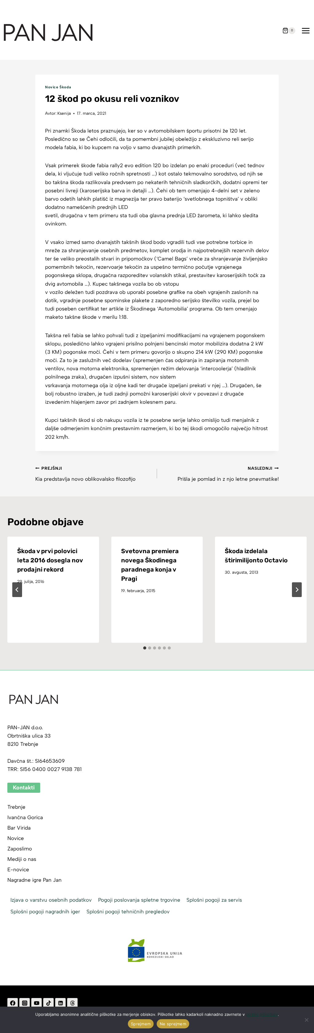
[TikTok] (48, 1003)
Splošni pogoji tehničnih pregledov (128, 911)
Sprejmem (141, 1023)
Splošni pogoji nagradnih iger (45, 911)
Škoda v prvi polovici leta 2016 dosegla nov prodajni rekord (50, 560)
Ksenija (64, 113)
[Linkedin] (60, 1003)
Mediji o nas (21, 859)
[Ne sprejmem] (306, 1020)
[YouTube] (36, 1003)
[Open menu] (305, 30)
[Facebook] (12, 1003)
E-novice (18, 869)
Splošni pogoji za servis (214, 900)
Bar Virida (19, 828)
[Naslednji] (297, 589)
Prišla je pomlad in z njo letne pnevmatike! (228, 474)
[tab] (144, 647)
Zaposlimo (19, 849)
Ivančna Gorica (25, 817)
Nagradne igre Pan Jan (34, 880)
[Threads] (72, 1003)
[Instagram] (24, 1003)
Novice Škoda (58, 87)
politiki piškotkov (262, 1014)
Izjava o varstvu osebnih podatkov (51, 900)
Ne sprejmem (173, 1023)
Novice (15, 838)
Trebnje (16, 807)
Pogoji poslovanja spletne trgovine (139, 900)
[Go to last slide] (17, 589)
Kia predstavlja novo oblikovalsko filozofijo (85, 474)
